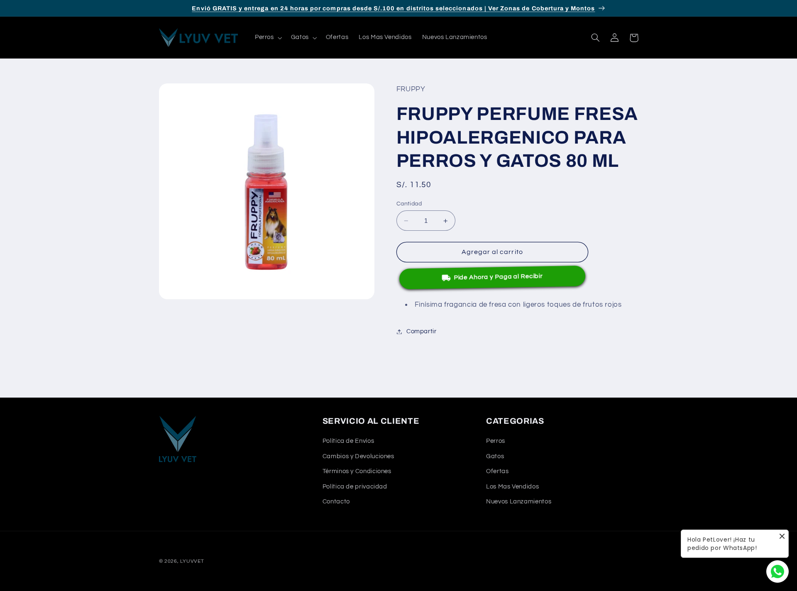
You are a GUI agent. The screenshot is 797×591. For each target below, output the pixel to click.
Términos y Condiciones (357, 471)
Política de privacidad (355, 486)
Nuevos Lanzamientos (518, 501)
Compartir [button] (421, 331)
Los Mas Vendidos (512, 486)
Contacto (336, 501)
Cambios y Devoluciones (358, 456)
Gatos (495, 456)
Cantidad (409, 204)
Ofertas (497, 471)
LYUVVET (192, 561)
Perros (495, 441)
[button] (267, 38)
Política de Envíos (348, 441)
